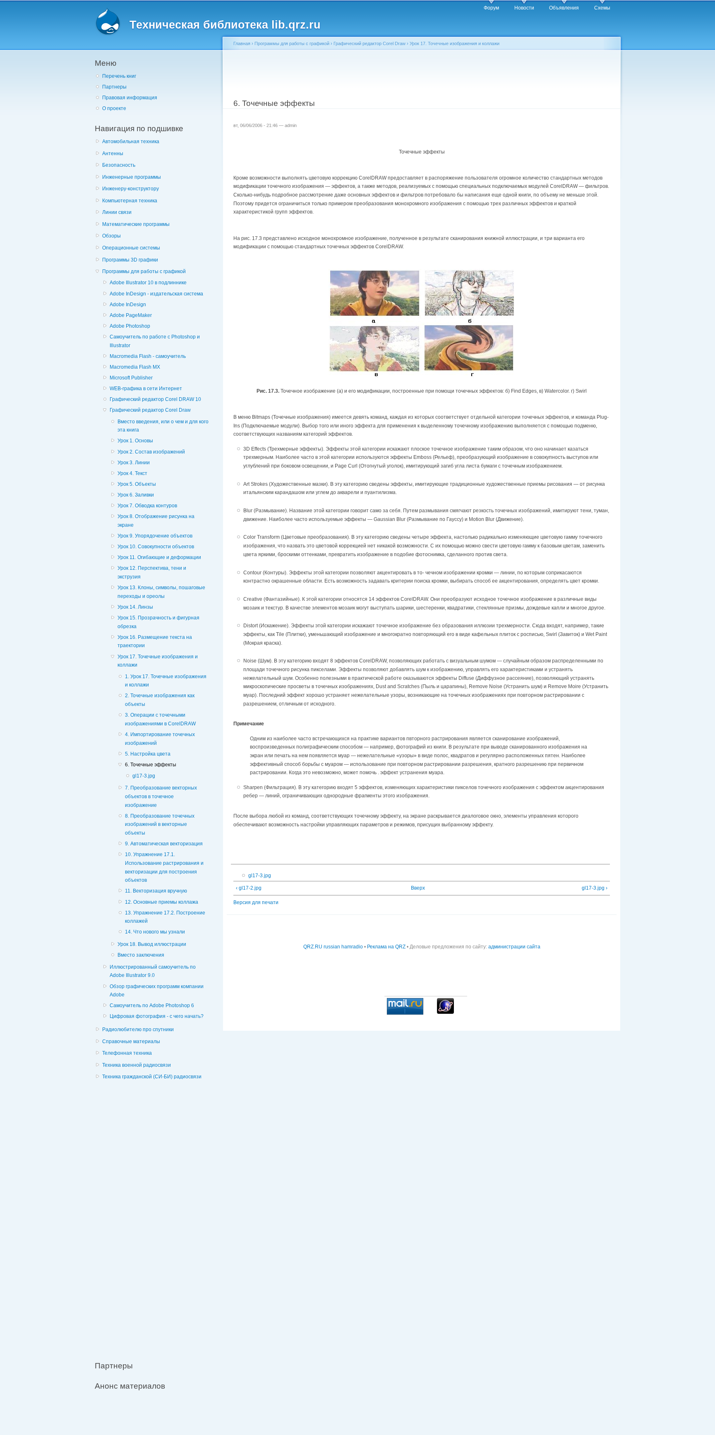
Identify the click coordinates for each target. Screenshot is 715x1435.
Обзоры (111, 236)
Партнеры (114, 87)
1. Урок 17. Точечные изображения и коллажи (165, 681)
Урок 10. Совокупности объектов (156, 547)
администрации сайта (514, 947)
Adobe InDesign (128, 304)
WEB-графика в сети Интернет (146, 388)
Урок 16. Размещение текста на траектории (155, 641)
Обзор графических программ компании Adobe (157, 991)
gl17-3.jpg (143, 776)
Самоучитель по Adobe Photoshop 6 (152, 1005)
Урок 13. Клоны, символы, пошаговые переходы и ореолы (161, 592)
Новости (524, 8)
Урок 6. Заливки (136, 495)
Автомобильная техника (130, 141)
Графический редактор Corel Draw (150, 410)
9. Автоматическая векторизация (164, 844)
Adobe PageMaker (131, 315)
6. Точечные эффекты (150, 765)
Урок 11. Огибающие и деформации (159, 557)
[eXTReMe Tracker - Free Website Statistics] (445, 1012)
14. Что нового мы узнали (155, 932)
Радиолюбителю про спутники (138, 1029)
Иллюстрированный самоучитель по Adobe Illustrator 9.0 (153, 971)
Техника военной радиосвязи (136, 1065)
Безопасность (118, 165)
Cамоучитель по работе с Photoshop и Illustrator (155, 341)
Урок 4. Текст (132, 473)
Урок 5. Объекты (137, 484)
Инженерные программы (131, 177)
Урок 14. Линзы (135, 607)
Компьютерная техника (129, 201)
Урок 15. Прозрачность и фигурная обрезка (158, 622)
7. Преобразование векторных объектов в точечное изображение (161, 796)
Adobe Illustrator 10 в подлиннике (148, 283)
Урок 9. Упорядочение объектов (155, 536)
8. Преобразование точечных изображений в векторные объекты (159, 824)
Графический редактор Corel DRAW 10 (155, 399)
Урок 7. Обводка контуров (147, 506)
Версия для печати (255, 902)
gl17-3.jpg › (594, 888)
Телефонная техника (127, 1053)
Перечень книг (119, 76)
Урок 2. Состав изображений (151, 452)
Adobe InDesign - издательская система (156, 294)
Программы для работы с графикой (144, 271)
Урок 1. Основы (135, 441)
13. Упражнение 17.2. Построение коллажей (165, 917)
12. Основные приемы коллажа (161, 902)
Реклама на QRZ (386, 947)
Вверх (418, 888)
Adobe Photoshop (130, 326)
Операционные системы (131, 248)
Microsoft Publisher (131, 378)
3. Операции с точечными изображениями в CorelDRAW (160, 719)
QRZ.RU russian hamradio (333, 947)
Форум (491, 8)
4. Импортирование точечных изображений (160, 739)
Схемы (602, 8)
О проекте (114, 108)
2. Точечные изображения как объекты (159, 700)
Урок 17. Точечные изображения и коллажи (158, 661)
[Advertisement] (157, 1216)
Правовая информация (129, 98)
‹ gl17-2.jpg (249, 888)
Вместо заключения (141, 955)
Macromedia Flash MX (135, 367)
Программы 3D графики (130, 260)
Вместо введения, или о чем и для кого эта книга (163, 426)
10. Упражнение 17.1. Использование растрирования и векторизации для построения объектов (164, 867)
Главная (241, 43)
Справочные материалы (131, 1041)
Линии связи (117, 212)
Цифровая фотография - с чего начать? (157, 1016)
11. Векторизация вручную (156, 891)
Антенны (112, 153)
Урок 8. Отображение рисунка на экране (156, 521)
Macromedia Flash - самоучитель (148, 356)
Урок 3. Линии (134, 463)
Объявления (564, 8)
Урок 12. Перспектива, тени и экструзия (152, 572)
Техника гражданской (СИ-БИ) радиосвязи (152, 1077)
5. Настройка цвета (147, 754)
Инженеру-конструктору (130, 189)
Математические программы (136, 224)
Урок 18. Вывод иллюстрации (152, 944)
